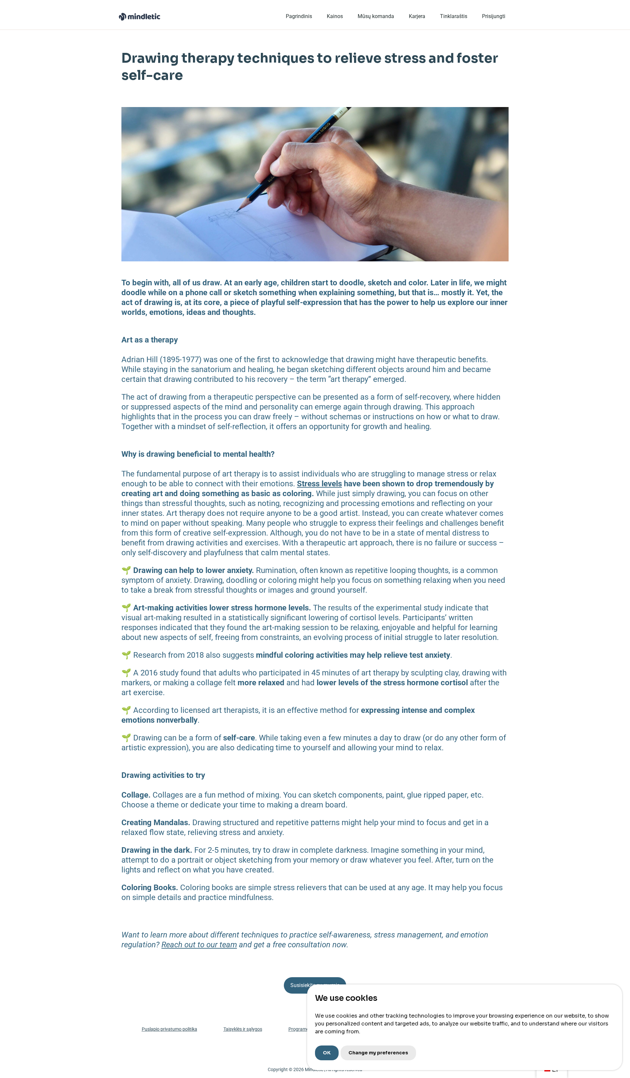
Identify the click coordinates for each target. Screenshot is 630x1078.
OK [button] (327, 1053)
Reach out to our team (199, 944)
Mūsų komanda (376, 16)
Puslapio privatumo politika (169, 1029)
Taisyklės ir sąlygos (242, 1029)
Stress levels (319, 483)
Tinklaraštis (453, 16)
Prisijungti (493, 16)
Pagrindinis (299, 16)
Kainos (335, 16)
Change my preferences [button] (378, 1053)
